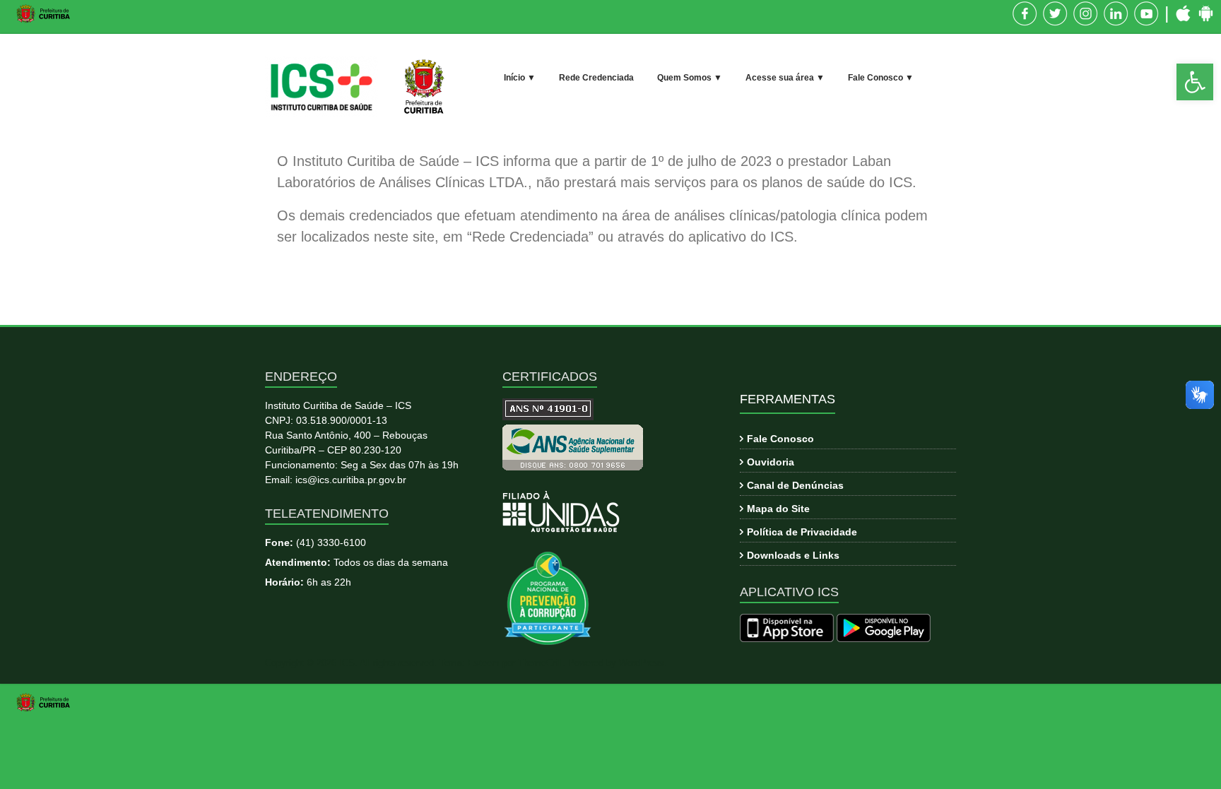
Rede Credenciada (596, 78)
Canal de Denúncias (795, 485)
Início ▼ (520, 78)
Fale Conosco (780, 438)
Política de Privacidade (802, 532)
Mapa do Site (778, 508)
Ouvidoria (770, 462)
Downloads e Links (793, 555)
